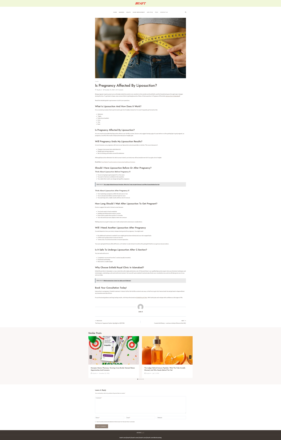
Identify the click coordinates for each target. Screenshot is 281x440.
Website (160, 417)
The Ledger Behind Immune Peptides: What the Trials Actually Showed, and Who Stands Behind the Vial (164, 369)
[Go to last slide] (91, 357)
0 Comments (120, 90)
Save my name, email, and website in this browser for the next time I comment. (116, 421)
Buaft (142, 432)
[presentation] (113, 350)
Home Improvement (139, 12)
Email (128, 417)
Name (98, 417)
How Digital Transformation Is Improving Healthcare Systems (118, 162)
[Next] (190, 357)
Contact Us (164, 12)
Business (121, 12)
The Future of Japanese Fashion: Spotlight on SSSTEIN (109, 322)
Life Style (150, 12)
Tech (156, 12)
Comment (99, 398)
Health (128, 12)
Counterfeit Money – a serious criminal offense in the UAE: (170, 322)
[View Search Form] (185, 12)
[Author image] (96, 90)
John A (100, 90)
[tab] (137, 379)
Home (115, 12)
